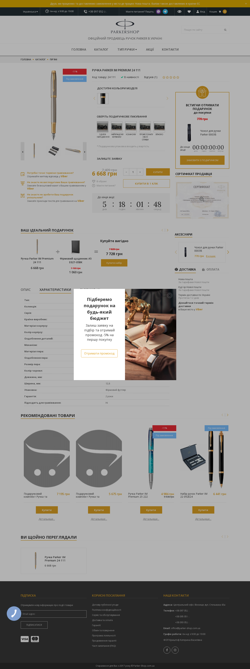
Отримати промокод (99, 353)
